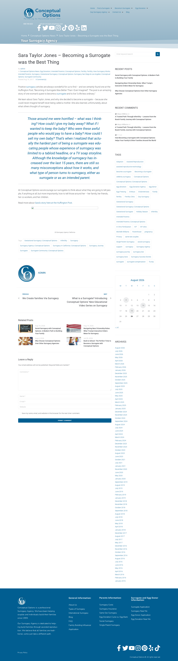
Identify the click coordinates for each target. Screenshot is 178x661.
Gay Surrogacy (143, 197)
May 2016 (119, 568)
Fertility (83, 71)
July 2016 (118, 562)
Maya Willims (122, 114)
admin (22, 69)
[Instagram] (58, 28)
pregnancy (149, 232)
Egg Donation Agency (138, 187)
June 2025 (119, 393)
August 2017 (120, 536)
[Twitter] (45, 28)
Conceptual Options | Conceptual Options (131, 182)
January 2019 (120, 498)
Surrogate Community (33, 77)
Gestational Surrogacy (124, 202)
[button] (105, 8)
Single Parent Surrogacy (125, 242)
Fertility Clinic (130, 197)
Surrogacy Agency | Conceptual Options (35, 246)
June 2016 (119, 565)
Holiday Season (142, 212)
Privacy (119, 237)
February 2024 (120, 440)
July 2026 (118, 351)
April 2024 (119, 434)
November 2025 (121, 377)
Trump (151, 262)
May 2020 (119, 476)
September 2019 (121, 482)
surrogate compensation (136, 262)
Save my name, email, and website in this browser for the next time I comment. (51, 413)
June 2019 (119, 492)
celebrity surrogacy (123, 177)
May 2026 (119, 357)
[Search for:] (134, 54)
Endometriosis (143, 192)
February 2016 (120, 578)
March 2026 (119, 364)
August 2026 (120, 348)
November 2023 (121, 447)
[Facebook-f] (39, 28)
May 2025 (119, 396)
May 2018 (119, 523)
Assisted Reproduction (135, 162)
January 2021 (120, 466)
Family (154, 192)
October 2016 (120, 552)
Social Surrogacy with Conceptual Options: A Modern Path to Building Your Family (48, 330)
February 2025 (120, 405)
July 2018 (118, 517)
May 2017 (119, 543)
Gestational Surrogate (124, 212)
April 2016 (119, 571)
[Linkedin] (84, 28)
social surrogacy (144, 242)
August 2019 (120, 485)
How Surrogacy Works (101, 71)
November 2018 (121, 504)
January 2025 (120, 409)
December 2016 (121, 546)
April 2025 (119, 399)
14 (143, 305)
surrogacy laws (122, 257)
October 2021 (120, 460)
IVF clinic (143, 227)
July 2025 (118, 389)
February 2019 (120, 495)
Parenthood (136, 232)
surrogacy (31, 87)
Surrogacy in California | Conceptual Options (69, 246)
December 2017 (121, 533)
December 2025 (121, 373)
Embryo (132, 192)
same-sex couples (132, 237)
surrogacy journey (96, 246)
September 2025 (121, 383)
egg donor (153, 187)
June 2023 (119, 456)
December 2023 (121, 444)
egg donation (121, 187)
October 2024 (120, 418)
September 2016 (121, 555)
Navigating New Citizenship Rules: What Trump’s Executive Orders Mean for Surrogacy (97, 330)
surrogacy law (138, 252)
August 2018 (120, 514)
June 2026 (119, 354)
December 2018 (121, 501)
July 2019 (118, 488)
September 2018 (121, 511)
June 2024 (119, 431)
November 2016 (121, 549)
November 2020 (121, 469)
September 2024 (121, 421)
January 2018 (120, 530)
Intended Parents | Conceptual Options (130, 222)
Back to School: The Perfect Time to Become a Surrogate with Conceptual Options (97, 343)
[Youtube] (52, 28)
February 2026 (120, 367)
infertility (63, 241)
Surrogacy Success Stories (141, 257)
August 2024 (120, 425)
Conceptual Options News (42, 35)
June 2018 (119, 520)
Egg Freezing (121, 192)
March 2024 (119, 437)
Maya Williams (122, 124)
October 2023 (120, 450)
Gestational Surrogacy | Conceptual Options (40, 241)
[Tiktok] (65, 28)
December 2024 (121, 412)
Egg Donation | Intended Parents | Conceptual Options (60, 71)
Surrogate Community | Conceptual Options (47, 251)
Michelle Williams (122, 232)
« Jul (117, 327)
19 (132, 311)
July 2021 (118, 463)
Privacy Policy (22, 652)
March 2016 (119, 574)
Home (24, 35)
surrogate (61, 93)
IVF (135, 227)
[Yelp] (77, 28)
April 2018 (119, 527)
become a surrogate (123, 172)
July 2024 (118, 428)
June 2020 (119, 472)
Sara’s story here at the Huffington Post (53, 203)
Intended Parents (24, 74)
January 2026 (120, 370)
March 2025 (119, 402)
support (119, 247)
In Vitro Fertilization (123, 227)
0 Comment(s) (41, 79)
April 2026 (119, 361)
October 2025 (120, 380)
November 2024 (121, 415)
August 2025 (120, 386)
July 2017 (118, 539)
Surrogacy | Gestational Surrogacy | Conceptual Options (52, 74)
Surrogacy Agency (143, 247)
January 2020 (120, 479)
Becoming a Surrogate (143, 172)
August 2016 (120, 559)
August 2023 (120, 453)
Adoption (119, 162)
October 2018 (120, 507)
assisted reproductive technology (128, 167)
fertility (119, 197)
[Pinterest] (71, 28)
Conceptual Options (141, 177)
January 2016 (120, 581)
